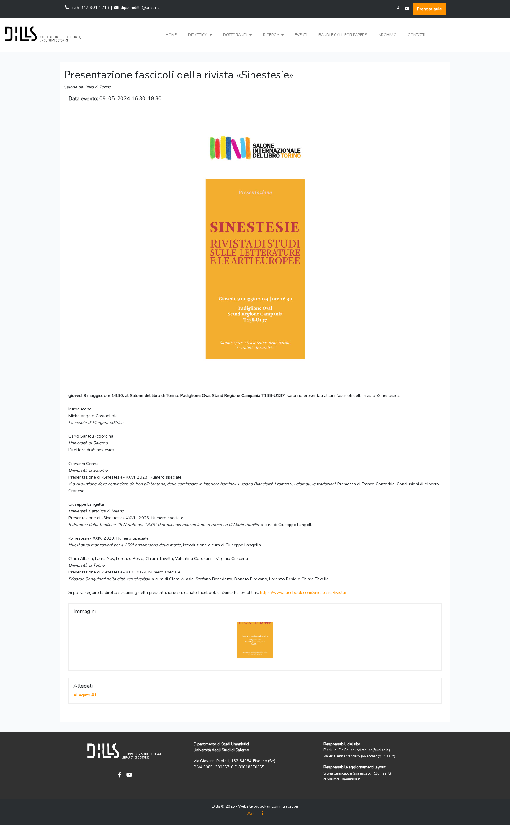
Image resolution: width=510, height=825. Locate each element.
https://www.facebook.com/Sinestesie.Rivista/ (303, 592)
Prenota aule (429, 9)
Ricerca (271, 35)
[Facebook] (398, 9)
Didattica (198, 35)
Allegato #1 (85, 695)
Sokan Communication (279, 806)
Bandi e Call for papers (342, 35)
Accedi (255, 813)
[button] (200, 35)
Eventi (301, 35)
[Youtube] (407, 9)
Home (171, 35)
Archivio (387, 35)
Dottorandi (235, 35)
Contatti (416, 35)
